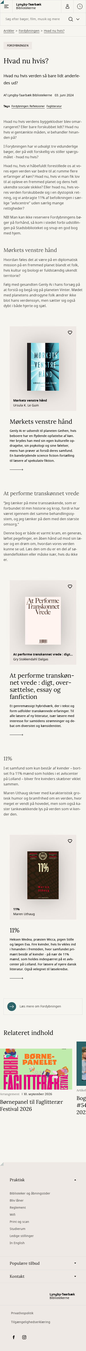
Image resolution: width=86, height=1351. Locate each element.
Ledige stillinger (22, 1236)
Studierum (17, 1229)
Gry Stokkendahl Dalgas (30, 659)
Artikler (9, 31)
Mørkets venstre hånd (30, 400)
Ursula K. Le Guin (26, 405)
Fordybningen (29, 31)
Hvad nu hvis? (54, 31)
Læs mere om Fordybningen (40, 1006)
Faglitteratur (54, 106)
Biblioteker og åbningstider (30, 1193)
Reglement (18, 1207)
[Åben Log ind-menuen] (67, 6)
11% (16, 909)
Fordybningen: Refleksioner (28, 106)
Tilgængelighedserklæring (30, 1322)
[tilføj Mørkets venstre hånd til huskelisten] (70, 333)
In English (17, 1243)
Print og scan (19, 1222)
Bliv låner (17, 1200)
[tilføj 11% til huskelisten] (70, 841)
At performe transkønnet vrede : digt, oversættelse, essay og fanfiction (42, 655)
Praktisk (17, 1179)
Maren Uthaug (24, 914)
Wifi (12, 1214)
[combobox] (43, 19)
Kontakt (17, 1276)
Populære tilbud (25, 1263)
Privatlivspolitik (22, 1313)
